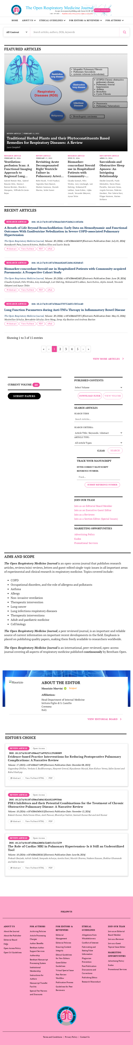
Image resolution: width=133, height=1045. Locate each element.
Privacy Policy (71, 1037)
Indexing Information (102, 10)
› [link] (83, 349)
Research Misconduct (91, 981)
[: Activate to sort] (66, 219)
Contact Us (85, 1037)
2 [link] (60, 349)
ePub (50, 249)
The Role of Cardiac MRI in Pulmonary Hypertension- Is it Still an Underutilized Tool (66, 848)
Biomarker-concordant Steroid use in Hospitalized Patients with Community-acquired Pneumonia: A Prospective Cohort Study (81, 176)
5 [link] (78, 349)
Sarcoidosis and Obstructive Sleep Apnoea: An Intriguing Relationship (112, 169)
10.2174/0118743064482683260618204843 (59, 262)
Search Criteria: (84, 427)
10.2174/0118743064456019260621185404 (59, 221)
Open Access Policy (12, 948)
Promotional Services (86, 543)
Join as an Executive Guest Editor (92, 510)
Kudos (77, 538)
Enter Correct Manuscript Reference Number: (92, 469)
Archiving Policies (38, 931)
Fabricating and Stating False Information (89, 950)
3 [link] (66, 349)
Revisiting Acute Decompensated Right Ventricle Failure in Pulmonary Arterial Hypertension (50, 171)
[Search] (124, 32)
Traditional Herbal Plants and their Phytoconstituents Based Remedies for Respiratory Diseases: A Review (58, 140)
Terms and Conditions (52, 1037)
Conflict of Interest (90, 942)
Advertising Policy (84, 534)
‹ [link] (48, 349)
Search (115, 450)
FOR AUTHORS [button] (113, 20)
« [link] (43, 349)
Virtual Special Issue (65, 970)
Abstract (12, 249)
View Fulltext (27, 249)
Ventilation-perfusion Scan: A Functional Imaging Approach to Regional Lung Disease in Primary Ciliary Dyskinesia (18, 172)
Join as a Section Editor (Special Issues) (96, 518)
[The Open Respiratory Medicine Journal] (66, 1016)
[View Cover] (23, 682)
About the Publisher (12, 935)
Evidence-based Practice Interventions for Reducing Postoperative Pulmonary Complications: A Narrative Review (64, 758)
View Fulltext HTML (34, 778)
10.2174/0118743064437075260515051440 (59, 303)
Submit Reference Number (102, 484)
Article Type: (82, 437)
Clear (101, 450)
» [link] (88, 349)
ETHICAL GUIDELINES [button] (51, 20)
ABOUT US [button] (27, 20)
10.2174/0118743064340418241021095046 (38, 799)
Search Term (81, 413)
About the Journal (11, 931)
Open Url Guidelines (13, 952)
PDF (41, 249)
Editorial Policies (63, 942)
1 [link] (54, 349)
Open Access (39, 748)
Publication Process (64, 982)
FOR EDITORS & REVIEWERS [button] (84, 20)
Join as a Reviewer (84, 514)
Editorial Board (10, 940)
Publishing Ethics (89, 977)
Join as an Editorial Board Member (93, 506)
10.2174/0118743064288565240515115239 (38, 842)
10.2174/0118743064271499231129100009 (38, 753)
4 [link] (72, 349)
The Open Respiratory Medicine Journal (24, 240)
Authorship (35, 955)
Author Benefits (36, 943)
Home (15, 20)
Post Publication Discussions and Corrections (89, 969)
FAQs (6, 944)
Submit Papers (24, 396)
